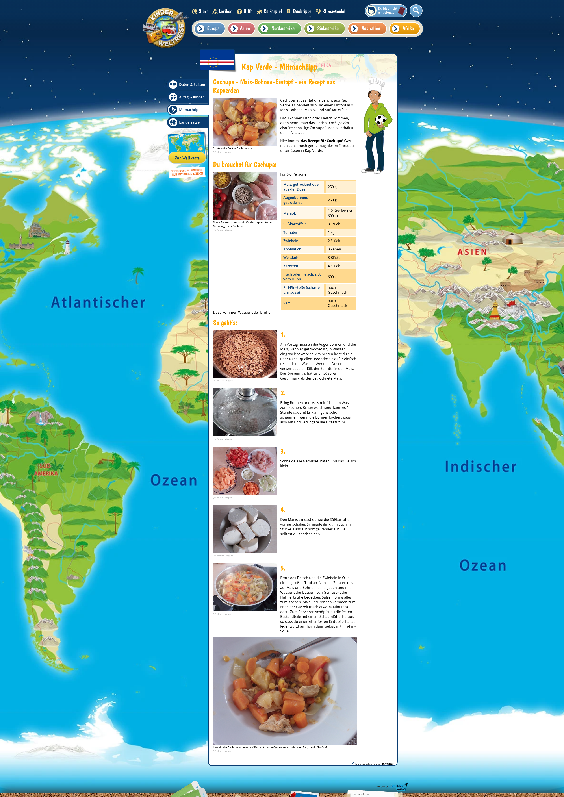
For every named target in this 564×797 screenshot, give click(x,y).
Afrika (408, 28)
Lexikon (225, 11)
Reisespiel (272, 11)
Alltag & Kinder (191, 97)
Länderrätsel (189, 122)
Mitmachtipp (189, 109)
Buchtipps (302, 11)
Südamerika (328, 28)
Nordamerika (283, 28)
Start (203, 11)
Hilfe (247, 11)
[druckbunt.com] (391, 787)
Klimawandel (333, 11)
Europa (213, 28)
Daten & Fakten (192, 84)
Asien (245, 28)
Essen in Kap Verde (306, 150)
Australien (371, 28)
